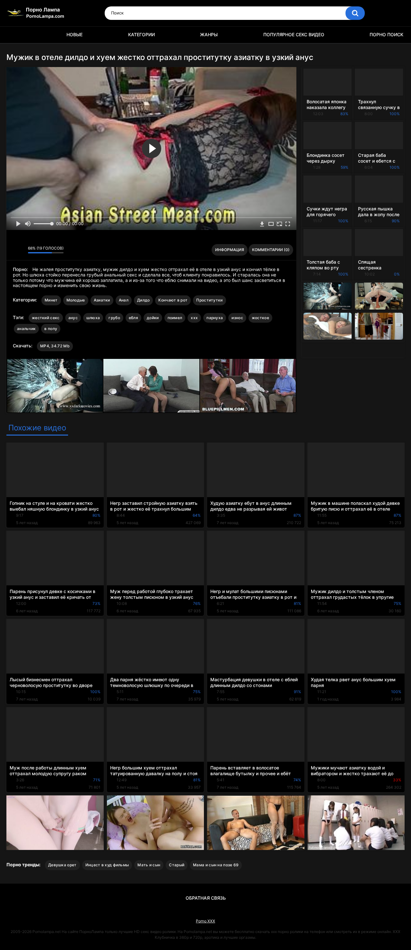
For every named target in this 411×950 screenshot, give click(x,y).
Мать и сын (148, 864)
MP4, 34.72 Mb (55, 346)
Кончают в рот (173, 300)
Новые (74, 34)
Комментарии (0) (271, 249)
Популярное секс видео (293, 34)
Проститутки (209, 300)
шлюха (93, 317)
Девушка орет (62, 864)
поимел (175, 317)
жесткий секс (46, 317)
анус (73, 317)
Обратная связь (206, 898)
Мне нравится (13, 250)
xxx (194, 317)
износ (237, 317)
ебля (133, 317)
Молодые (75, 300)
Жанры (209, 34)
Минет (51, 300)
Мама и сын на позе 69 (216, 864)
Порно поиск (386, 34)
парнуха (214, 317)
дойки (153, 317)
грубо (114, 317)
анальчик (26, 328)
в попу (50, 328)
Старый (176, 864)
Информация (229, 249)
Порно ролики (14, 35)
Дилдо (143, 300)
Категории (141, 34)
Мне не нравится (21, 250)
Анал (123, 300)
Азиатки (102, 300)
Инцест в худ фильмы (107, 864)
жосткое (260, 317)
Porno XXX (205, 921)
